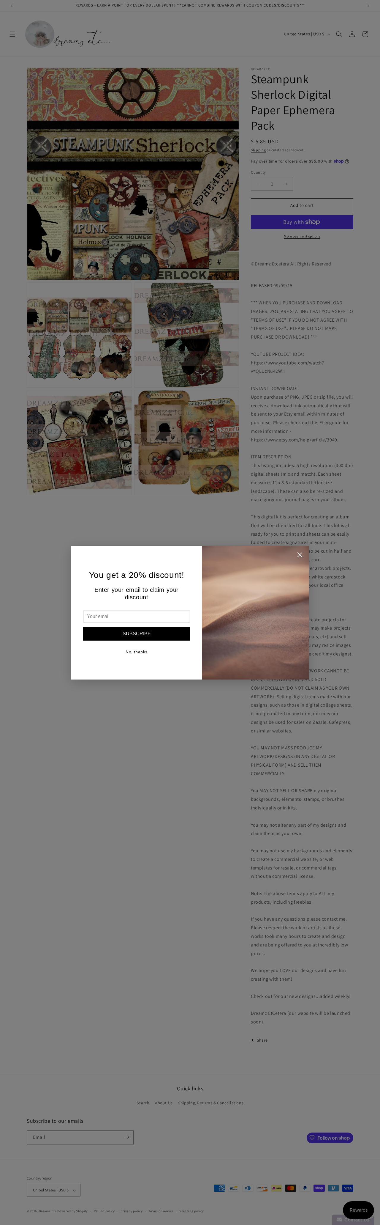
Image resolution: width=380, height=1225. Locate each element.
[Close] (300, 556)
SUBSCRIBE (137, 633)
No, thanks (137, 652)
